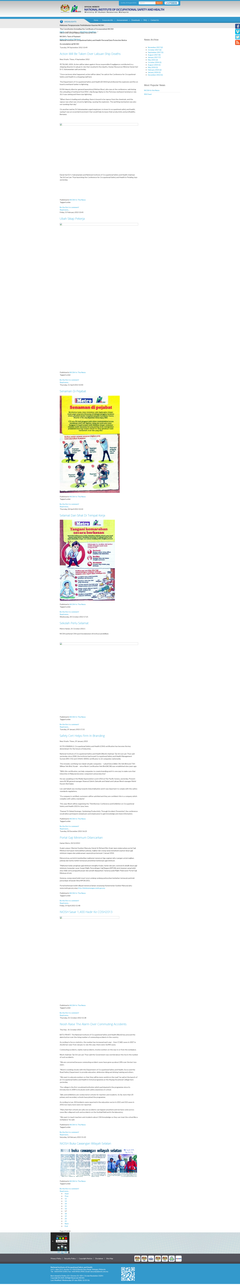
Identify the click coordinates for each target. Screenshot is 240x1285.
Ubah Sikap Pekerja (72, 218)
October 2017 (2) (154, 50)
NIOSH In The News (88, 32)
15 (66, 1206)
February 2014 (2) (155, 70)
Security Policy (70, 1258)
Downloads (136, 20)
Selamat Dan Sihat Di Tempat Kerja (82, 515)
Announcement (122, 20)
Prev (66, 1196)
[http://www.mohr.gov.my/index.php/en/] (158, 1258)
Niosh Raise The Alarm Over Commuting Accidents (93, 1024)
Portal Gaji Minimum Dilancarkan (81, 837)
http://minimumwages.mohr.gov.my (91, 888)
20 (66, 1219)
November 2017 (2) (155, 47)
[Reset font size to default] (62, 1249)
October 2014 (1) (154, 62)
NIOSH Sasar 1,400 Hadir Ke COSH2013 (86, 912)
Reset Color (61, 1241)
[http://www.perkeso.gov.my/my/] (172, 1258)
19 (66, 1216)
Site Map (109, 1258)
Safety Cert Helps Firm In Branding (82, 736)
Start (67, 1194)
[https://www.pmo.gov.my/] (144, 1258)
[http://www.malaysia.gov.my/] (137, 1258)
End (66, 1226)
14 (66, 1204)
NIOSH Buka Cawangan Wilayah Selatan (85, 1143)
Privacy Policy (56, 1258)
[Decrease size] (65, 1249)
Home (96, 20)
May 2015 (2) (153, 60)
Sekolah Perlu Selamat (74, 623)
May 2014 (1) (153, 67)
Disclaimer (99, 1258)
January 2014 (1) (154, 72)
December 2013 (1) (155, 75)
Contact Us (155, 20)
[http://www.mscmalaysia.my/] (151, 1258)
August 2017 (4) (154, 55)
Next (67, 1224)
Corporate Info (107, 20)
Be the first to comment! (69, 207)
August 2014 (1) (154, 65)
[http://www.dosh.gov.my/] (165, 1258)
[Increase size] (59, 1249)
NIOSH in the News (152, 90)
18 (66, 1214)
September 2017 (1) (155, 52)
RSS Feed (148, 94)
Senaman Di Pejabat (73, 391)
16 (66, 1209)
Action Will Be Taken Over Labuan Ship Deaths (90, 54)
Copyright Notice (85, 1258)
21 (66, 1221)
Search (159, 3)
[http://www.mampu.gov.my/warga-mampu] (179, 1258)
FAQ (145, 20)
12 (66, 1199)
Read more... (64, 210)
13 (66, 1201)
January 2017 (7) (154, 57)
